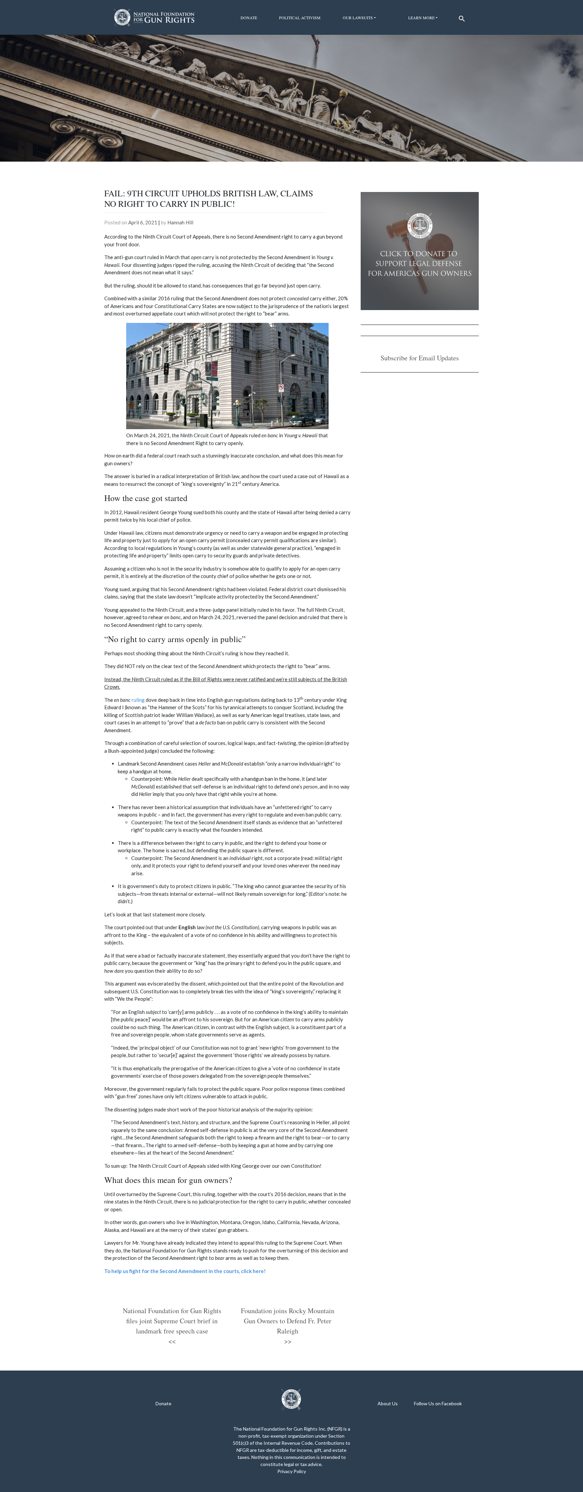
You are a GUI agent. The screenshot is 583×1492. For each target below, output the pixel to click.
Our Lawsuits (358, 17)
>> (288, 1341)
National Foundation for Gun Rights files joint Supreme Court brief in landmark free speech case (172, 1320)
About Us (388, 1403)
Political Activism (300, 17)
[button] (460, 17)
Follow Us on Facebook (438, 1403)
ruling (138, 700)
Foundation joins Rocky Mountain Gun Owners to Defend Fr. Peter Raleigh (287, 1320)
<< (172, 1341)
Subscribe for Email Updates (420, 357)
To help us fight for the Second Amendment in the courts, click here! (185, 1271)
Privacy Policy (291, 1471)
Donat (162, 1403)
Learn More (421, 17)
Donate (249, 17)
